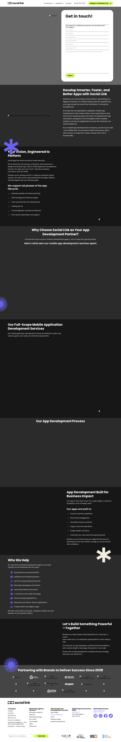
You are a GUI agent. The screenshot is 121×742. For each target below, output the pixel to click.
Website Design (56, 719)
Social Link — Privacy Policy (16, 726)
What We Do (12, 715)
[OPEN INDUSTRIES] (63, 3)
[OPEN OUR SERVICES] (53, 3)
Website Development (58, 721)
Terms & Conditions (14, 720)
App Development (57, 715)
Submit (70, 76)
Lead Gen (32, 715)
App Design (54, 712)
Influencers (32, 726)
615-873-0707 (81, 3)
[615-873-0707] (75, 3)
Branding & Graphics (36, 712)
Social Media (33, 721)
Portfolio (10, 713)
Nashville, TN (76, 712)
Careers (10, 711)
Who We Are (12, 718)
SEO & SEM (32, 719)
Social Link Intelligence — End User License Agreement (17, 723)
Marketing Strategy (35, 717)
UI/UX (52, 717)
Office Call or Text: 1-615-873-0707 (99, 711)
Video (31, 724)
